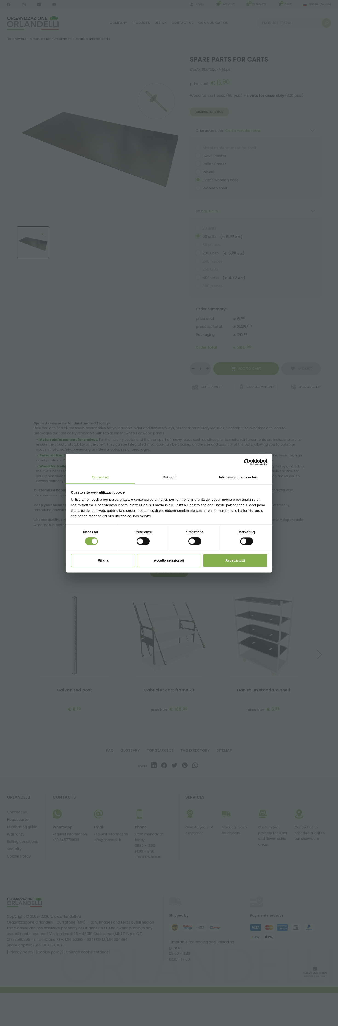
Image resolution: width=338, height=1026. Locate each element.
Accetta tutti (235, 560)
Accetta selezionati (169, 560)
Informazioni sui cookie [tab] (238, 477)
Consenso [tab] (100, 477)
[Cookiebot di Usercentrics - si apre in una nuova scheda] (247, 462)
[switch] (143, 541)
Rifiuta (103, 560)
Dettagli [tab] (169, 477)
